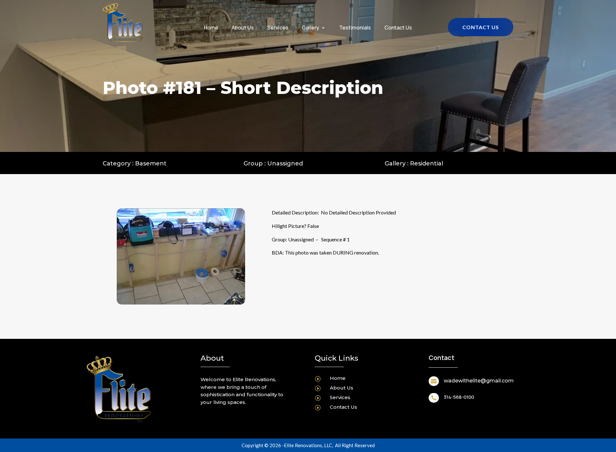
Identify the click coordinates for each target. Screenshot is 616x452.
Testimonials (355, 28)
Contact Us (398, 28)
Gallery (310, 28)
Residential (426, 163)
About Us (243, 28)
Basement (151, 163)
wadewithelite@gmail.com (479, 381)
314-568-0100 (459, 397)
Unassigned (285, 163)
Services (277, 28)
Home (211, 28)
